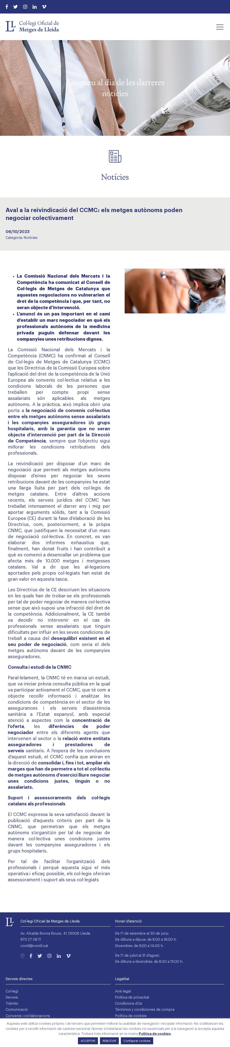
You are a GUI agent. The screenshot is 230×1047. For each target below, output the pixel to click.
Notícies (31, 238)
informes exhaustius (70, 543)
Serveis (12, 997)
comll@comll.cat (34, 946)
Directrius (28, 590)
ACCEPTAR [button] (88, 1040)
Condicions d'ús (128, 1003)
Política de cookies (131, 1016)
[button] (219, 26)
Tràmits (12, 1003)
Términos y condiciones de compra (144, 1009)
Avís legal (123, 991)
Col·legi (12, 991)
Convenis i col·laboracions (28, 1016)
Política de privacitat (132, 997)
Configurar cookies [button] (137, 1040)
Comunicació (17, 1009)
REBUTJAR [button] (109, 1040)
